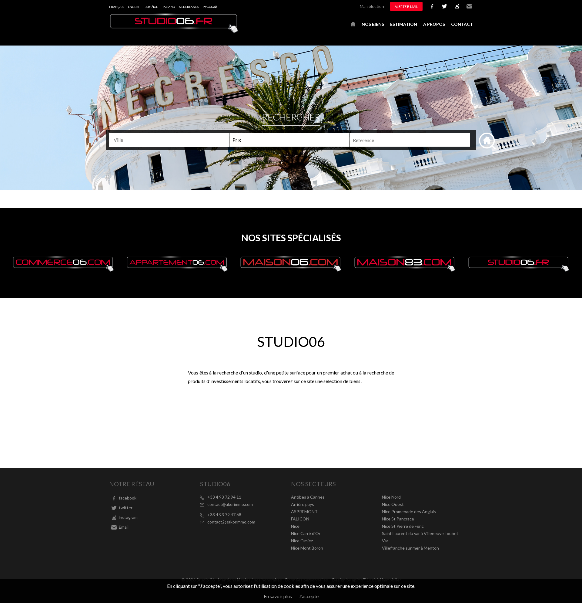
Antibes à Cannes (308, 497)
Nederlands (189, 6)
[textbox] (172, 140)
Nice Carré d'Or (305, 533)
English (134, 6)
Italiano (168, 6)
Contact (462, 24)
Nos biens (373, 24)
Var (385, 540)
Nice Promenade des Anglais (409, 511)
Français (116, 6)
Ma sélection (372, 6)
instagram (457, 6)
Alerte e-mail (406, 6)
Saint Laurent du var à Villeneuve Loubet (420, 533)
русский (210, 6)
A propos (434, 24)
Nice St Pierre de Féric (403, 526)
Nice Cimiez (302, 540)
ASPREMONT (304, 511)
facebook (432, 6)
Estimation (403, 24)
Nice (295, 526)
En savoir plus (278, 596)
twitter (444, 6)
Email (469, 6)
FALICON (300, 518)
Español (151, 6)
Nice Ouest (393, 504)
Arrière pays (302, 504)
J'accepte (309, 596)
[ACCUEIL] (353, 24)
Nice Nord (391, 497)
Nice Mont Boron (307, 547)
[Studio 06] (174, 31)
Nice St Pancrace (398, 518)
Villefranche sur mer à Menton (410, 547)
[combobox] (169, 140)
